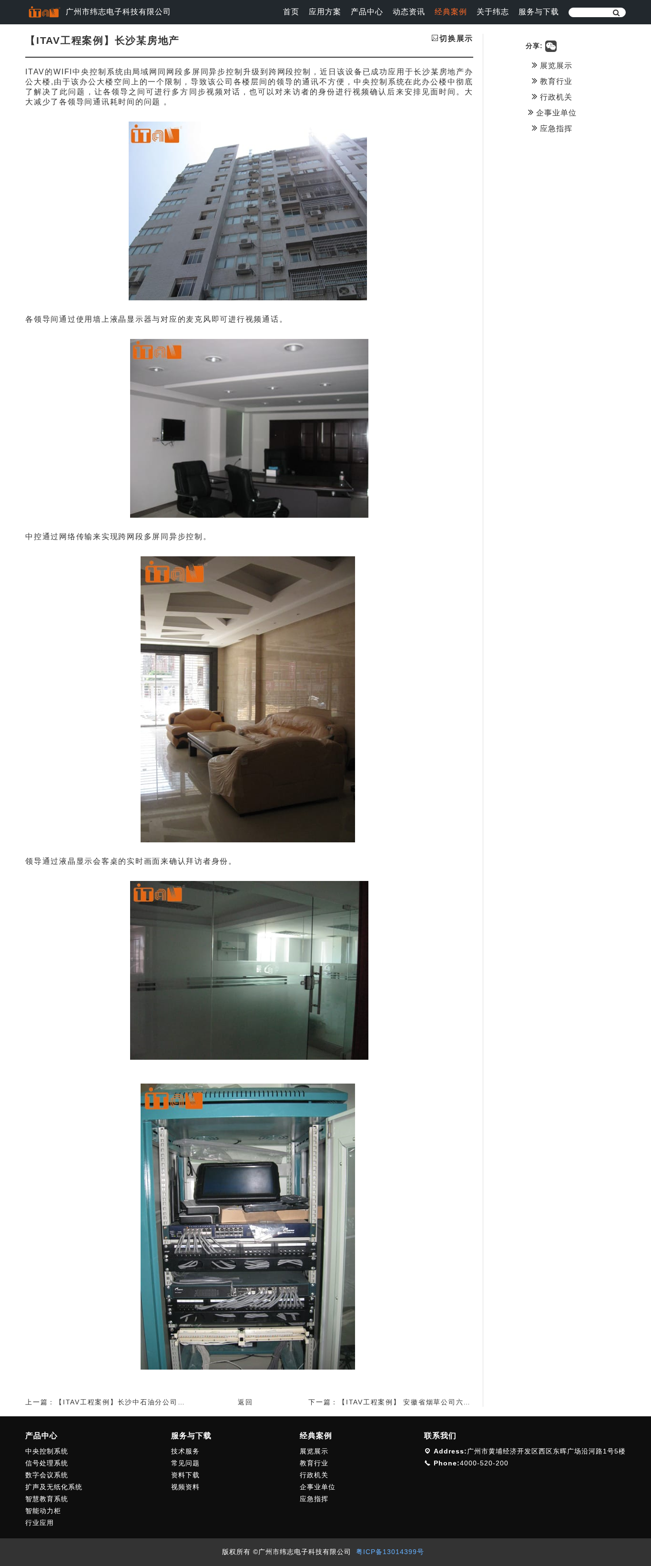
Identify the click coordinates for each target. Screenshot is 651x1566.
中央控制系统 (46, 1451)
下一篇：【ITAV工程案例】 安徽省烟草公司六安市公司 (400, 1402)
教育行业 (555, 81)
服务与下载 (539, 12)
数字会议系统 (46, 1475)
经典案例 (451, 12)
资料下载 (185, 1475)
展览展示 (555, 65)
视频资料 (185, 1487)
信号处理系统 (46, 1463)
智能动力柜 (43, 1511)
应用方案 (325, 12)
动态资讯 (409, 12)
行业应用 (39, 1522)
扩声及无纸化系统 (53, 1487)
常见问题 (185, 1463)
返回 (245, 1402)
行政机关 (555, 97)
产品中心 (367, 12)
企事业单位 (555, 113)
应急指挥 (555, 128)
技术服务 (185, 1451)
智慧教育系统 (46, 1499)
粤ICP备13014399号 (390, 1552)
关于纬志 (493, 12)
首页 (291, 12)
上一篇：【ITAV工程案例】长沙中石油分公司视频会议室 (120, 1402)
